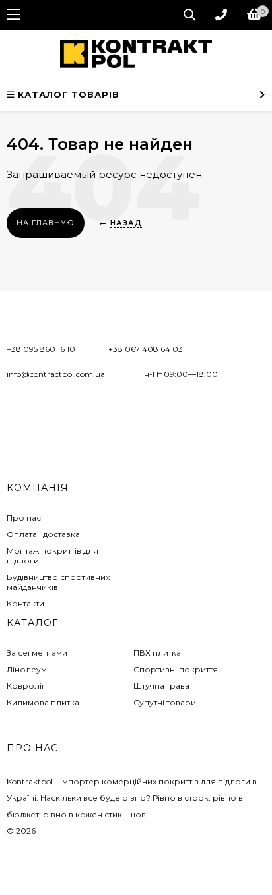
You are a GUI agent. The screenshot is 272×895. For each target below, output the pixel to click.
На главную (46, 222)
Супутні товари (164, 702)
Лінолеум (27, 669)
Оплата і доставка (43, 534)
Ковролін (27, 686)
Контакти (25, 603)
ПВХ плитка (157, 653)
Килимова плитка (43, 702)
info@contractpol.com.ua (56, 374)
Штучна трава (161, 686)
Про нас (24, 518)
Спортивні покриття (175, 669)
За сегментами (37, 653)
